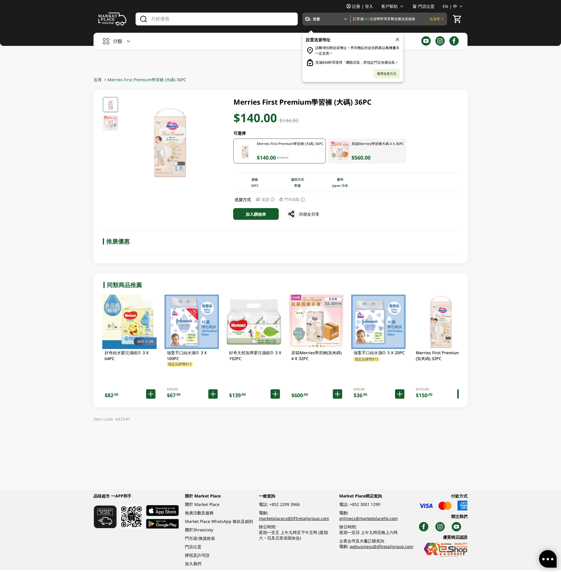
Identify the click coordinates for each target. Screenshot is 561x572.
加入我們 (193, 563)
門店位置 (426, 6)
